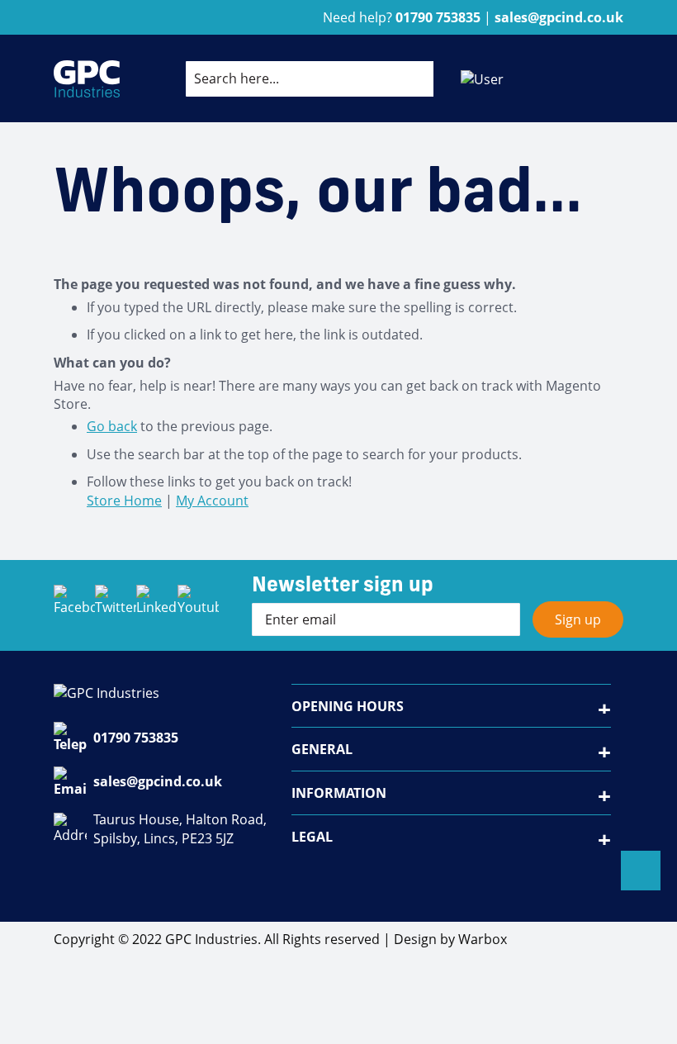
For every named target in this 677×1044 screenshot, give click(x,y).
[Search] (407, 78)
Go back (112, 426)
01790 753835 (135, 737)
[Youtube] (198, 605)
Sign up (578, 619)
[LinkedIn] (157, 605)
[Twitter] (115, 605)
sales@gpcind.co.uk (157, 781)
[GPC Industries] (87, 78)
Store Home (124, 500)
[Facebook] (74, 605)
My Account (212, 500)
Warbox (482, 939)
